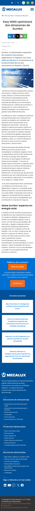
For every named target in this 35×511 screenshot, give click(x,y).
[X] (17, 36)
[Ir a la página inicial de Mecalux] (3, 15)
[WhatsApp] (25, 36)
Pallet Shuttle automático (13, 440)
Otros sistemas (9, 417)
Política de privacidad (22, 503)
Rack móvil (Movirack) (12, 431)
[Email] (21, 36)
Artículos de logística (11, 461)
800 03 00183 (17, 267)
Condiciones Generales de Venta (15, 507)
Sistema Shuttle (9, 443)
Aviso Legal (6, 503)
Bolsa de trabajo (10, 470)
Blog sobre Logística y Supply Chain (17, 457)
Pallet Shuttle (9, 438)
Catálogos (8, 472)
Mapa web (6, 505)
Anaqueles (8, 414)
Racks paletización (11, 412)
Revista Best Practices (12, 464)
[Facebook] (14, 36)
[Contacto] (32, 2)
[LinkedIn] (10, 36)
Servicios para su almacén (13, 419)
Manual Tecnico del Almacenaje (15, 459)
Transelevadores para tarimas (15, 445)
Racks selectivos (10, 435)
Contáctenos (17, 283)
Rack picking (8, 433)
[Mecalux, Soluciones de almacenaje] (12, 11)
